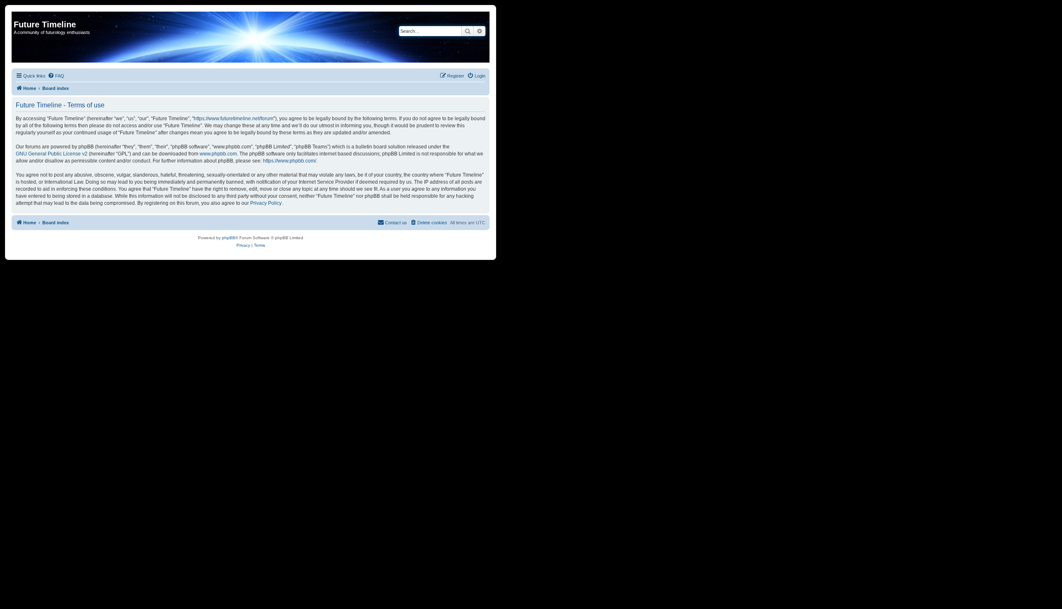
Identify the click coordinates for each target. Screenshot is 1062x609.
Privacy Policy (266, 203)
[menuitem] (56, 76)
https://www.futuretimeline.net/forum (233, 118)
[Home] (18, 16)
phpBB (228, 237)
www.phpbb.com (218, 154)
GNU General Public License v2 (52, 154)
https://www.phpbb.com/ (289, 161)
